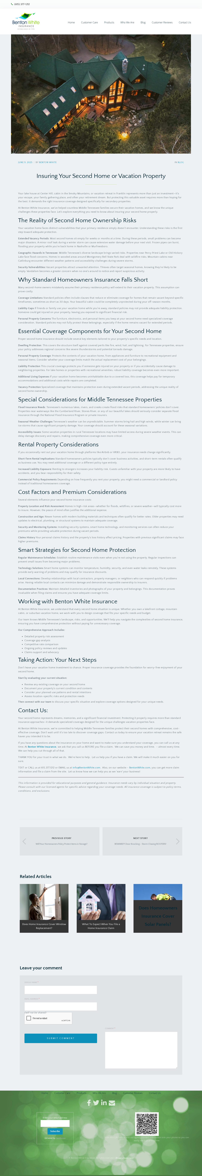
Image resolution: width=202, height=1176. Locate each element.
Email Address (31, 999)
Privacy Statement (124, 1158)
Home (71, 22)
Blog (143, 22)
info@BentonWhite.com (86, 767)
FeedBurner (61, 1138)
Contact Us (185, 22)
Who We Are (127, 22)
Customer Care (89, 22)
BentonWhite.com (139, 767)
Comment (110, 1028)
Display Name (31, 982)
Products (109, 22)
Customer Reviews (162, 22)
